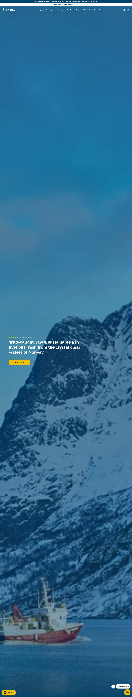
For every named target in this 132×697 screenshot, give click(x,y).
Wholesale (87, 10)
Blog (77, 10)
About (68, 10)
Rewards (97, 10)
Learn (59, 10)
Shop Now (19, 362)
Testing (49, 10)
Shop (39, 10)
